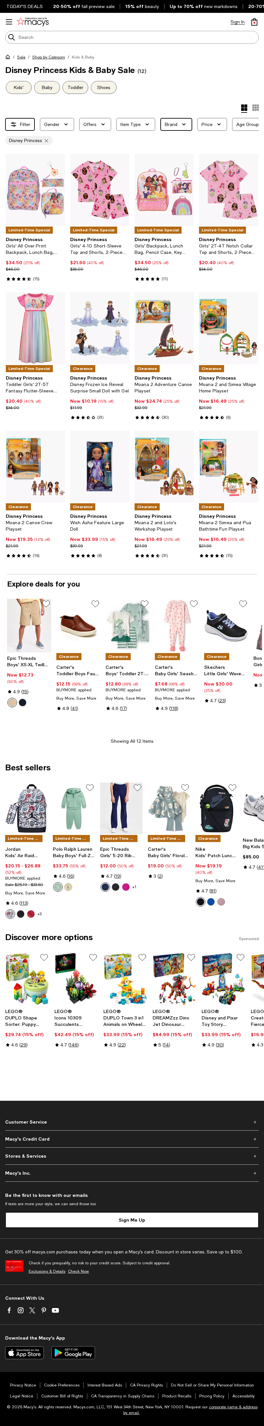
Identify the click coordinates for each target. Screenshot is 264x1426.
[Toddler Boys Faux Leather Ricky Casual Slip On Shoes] (78, 625)
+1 (134, 887)
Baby (47, 87)
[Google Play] (73, 1352)
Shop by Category (48, 57)
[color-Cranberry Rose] (126, 887)
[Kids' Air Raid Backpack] (26, 808)
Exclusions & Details (47, 1271)
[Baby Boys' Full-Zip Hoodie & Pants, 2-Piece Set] (74, 808)
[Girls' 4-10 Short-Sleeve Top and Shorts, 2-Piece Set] (99, 190)
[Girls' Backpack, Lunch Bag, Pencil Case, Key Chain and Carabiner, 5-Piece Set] (164, 190)
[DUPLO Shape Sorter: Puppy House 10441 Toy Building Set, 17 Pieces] (27, 979)
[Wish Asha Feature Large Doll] (99, 467)
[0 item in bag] (254, 21)
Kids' (19, 87)
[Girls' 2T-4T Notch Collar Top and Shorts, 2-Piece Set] (228, 190)
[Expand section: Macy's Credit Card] (132, 1139)
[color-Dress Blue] (22, 702)
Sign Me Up (132, 1220)
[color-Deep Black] (115, 887)
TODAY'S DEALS (24, 6)
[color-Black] (20, 914)
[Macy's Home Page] (33, 21)
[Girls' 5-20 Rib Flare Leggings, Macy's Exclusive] (121, 808)
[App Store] (24, 1352)
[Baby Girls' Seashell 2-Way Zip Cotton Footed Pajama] (177, 625)
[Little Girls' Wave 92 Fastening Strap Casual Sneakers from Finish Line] (226, 625)
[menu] (9, 22)
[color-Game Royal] (211, 902)
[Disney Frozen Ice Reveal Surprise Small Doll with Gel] (99, 328)
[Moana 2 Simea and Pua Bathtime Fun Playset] (228, 467)
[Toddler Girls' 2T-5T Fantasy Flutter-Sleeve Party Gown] (35, 328)
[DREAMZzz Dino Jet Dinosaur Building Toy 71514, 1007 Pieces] (175, 979)
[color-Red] (31, 914)
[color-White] (10, 914)
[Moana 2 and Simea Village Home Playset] (228, 328)
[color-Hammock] (12, 702)
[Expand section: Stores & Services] (132, 1156)
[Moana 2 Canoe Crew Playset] (35, 467)
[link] (35, 259)
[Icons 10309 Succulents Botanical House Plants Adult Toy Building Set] (76, 979)
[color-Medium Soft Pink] (221, 902)
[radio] (12, 702)
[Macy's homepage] (9, 58)
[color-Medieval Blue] (105, 887)
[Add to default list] (46, 604)
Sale (21, 57)
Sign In (238, 21)
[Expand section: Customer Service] (132, 1122)
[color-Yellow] (68, 887)
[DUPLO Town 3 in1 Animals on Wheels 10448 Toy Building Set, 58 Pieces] (125, 979)
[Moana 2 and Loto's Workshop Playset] (164, 467)
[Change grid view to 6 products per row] (255, 107)
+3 (39, 914)
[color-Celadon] (58, 887)
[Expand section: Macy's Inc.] (132, 1173)
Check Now (78, 1271)
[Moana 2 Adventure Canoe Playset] (164, 328)
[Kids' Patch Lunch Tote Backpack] (216, 808)
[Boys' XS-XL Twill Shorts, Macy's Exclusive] (29, 625)
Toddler (75, 87)
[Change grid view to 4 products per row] (244, 108)
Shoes (103, 87)
